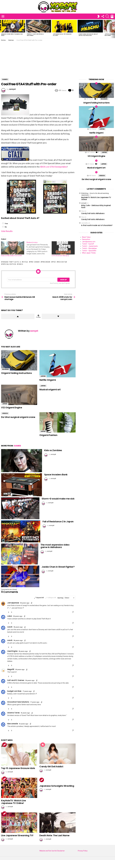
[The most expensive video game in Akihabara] (19, 553)
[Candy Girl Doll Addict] (57, 754)
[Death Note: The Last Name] (57, 822)
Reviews (5, 369)
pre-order (35, 262)
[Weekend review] (39, 248)
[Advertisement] (57, 58)
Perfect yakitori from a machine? (35, 34)
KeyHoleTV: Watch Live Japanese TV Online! (13, 802)
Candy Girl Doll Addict (51, 766)
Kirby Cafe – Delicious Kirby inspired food (96, 206)
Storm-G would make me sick (58, 498)
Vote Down (11, 612)
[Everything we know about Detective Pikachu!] (90, 26)
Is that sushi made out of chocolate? (96, 225)
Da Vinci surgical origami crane (18, 417)
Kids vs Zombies (53, 450)
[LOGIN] (112, 16)
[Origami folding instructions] (19, 360)
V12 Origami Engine (11, 407)
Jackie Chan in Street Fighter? (58, 566)
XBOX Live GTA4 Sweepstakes (53, 167)
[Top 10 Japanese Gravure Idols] (19, 755)
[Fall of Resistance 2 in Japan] (20, 531)
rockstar (62, 262)
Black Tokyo (86, 237)
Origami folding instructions (16, 373)
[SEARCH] (107, 16)
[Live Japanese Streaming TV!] (19, 822)
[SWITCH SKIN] (98, 16)
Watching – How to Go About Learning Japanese (95, 194)
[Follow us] (102, 16)
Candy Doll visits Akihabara (92, 213)
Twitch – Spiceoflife (89, 251)
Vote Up (8, 612)
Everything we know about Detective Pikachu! (88, 34)
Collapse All (52, 597)
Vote (3, 231)
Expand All (40, 597)
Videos (5, 413)
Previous (1, 28)
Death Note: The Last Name (54, 835)
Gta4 (25, 262)
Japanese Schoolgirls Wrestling (56, 785)
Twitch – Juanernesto (90, 246)
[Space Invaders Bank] (21, 484)
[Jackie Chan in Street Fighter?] (20, 576)
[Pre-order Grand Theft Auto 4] (15, 114)
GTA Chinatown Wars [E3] (60, 255)
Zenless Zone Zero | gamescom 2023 (12, 34)
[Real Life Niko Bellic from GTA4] (12, 247)
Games (17, 445)
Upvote (17, 316)
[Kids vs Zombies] (21, 460)
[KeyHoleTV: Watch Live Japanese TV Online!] (19, 788)
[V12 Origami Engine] (19, 395)
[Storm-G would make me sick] (20, 508)
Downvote (58, 316)
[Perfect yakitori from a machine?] (38, 26)
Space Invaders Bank (55, 474)
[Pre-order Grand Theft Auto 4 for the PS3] (21, 213)
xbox (21, 264)
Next (114, 28)
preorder (46, 262)
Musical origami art (50, 389)
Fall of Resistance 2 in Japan (58, 521)
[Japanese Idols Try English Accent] (64, 26)
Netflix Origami (47, 380)
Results (9, 231)
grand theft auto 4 (12, 262)
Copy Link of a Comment (32, 603)
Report (73, 612)
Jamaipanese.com (88, 242)
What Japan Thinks (89, 253)
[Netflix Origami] (57, 363)
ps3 (54, 262)
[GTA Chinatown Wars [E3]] (63, 247)
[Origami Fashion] (57, 422)
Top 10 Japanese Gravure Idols (18, 768)
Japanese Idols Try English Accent (62, 34)
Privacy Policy (82, 851)
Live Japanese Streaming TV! (17, 835)
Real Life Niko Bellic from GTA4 (11, 255)
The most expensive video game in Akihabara (55, 546)
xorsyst (83, 203)
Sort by (61, 598)
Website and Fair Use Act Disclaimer (52, 851)
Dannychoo (86, 239)
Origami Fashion (48, 435)
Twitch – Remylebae (89, 248)
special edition (9, 264)
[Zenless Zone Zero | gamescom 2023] (12, 26)
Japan (43, 376)
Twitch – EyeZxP (88, 244)
